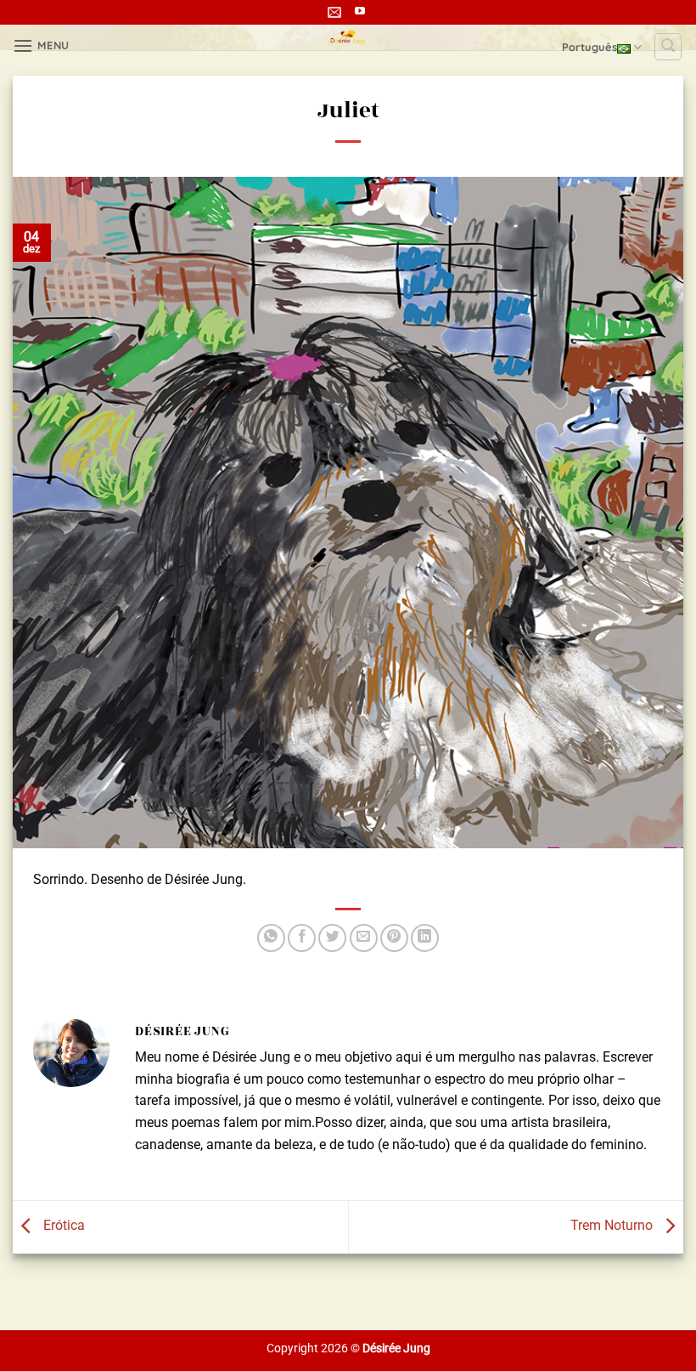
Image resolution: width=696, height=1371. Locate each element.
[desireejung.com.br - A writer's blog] (348, 37)
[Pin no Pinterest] (394, 938)
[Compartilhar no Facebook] (302, 938)
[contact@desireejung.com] (336, 12)
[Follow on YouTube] (360, 12)
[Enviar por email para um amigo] (364, 938)
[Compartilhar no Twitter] (332, 938)
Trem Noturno (613, 1226)
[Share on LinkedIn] (425, 938)
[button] (41, 45)
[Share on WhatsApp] (271, 938)
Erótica (62, 1226)
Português (589, 47)
